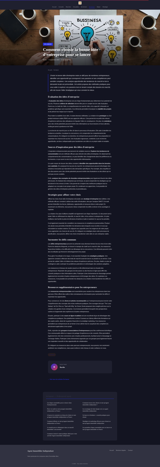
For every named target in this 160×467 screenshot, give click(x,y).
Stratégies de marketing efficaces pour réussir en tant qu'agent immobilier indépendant (97, 422)
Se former (84, 7)
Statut (98, 7)
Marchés (68, 7)
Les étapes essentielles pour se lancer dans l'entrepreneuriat (59, 403)
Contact (130, 450)
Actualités (76, 7)
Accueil (54, 7)
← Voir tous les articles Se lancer (58, 379)
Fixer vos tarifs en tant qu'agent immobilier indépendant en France (59, 410)
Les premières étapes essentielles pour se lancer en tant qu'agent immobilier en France (97, 428)
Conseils (61, 7)
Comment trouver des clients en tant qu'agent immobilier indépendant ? (96, 403)
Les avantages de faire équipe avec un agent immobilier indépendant (95, 410)
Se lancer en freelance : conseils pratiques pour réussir (96, 416)
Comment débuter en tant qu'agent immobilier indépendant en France (60, 422)
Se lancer (92, 7)
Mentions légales (121, 450)
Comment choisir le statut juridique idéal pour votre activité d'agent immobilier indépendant (62, 434)
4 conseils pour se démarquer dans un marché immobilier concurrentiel (60, 428)
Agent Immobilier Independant (40, 451)
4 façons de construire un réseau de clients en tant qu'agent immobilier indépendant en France (61, 416)
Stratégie (105, 7)
